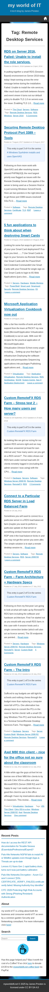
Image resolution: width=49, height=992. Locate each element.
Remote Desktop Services (21, 112)
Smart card (25, 286)
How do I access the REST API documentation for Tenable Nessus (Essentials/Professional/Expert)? (18, 846)
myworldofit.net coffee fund (26, 967)
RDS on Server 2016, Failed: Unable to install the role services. (22, 57)
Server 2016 (18, 116)
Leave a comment (12, 292)
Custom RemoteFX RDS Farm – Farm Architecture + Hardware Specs (23, 577)
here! (8, 925)
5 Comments (31, 116)
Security (7, 289)
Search (32, 939)
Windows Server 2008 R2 (15, 481)
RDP (29, 210)
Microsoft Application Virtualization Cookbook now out (23, 309)
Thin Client (8, 809)
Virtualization (18, 374)
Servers (26, 109)
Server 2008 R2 (32, 557)
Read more (38, 103)
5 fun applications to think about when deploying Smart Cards (22, 230)
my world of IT (24, 5)
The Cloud (17, 109)
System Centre (28, 380)
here (29, 963)
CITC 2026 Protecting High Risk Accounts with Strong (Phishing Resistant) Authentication (21, 893)
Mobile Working (36, 283)
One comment (20, 815)
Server (17, 650)
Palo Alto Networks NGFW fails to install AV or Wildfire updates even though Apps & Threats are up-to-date (22, 858)
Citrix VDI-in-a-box (22, 809)
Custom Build (27, 650)
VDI (42, 806)
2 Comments (35, 484)
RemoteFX (17, 484)
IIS (36, 289)
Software (34, 109)
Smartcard (35, 286)
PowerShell (14, 286)
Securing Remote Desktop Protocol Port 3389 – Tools (24, 132)
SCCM (18, 380)
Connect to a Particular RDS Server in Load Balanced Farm (22, 501)
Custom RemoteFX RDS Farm (21, 431)
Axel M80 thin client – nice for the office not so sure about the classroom (24, 757)
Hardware (24, 283)
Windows (8, 116)
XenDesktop (9, 380)
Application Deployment (14, 383)
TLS (24, 210)
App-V (38, 380)
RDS (35, 112)
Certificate (17, 210)
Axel (20, 812)
